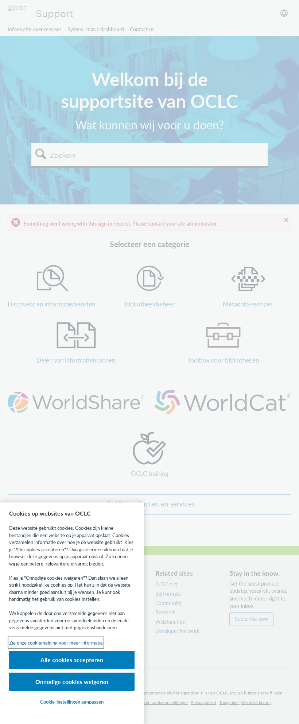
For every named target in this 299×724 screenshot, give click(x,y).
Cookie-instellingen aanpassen (72, 701)
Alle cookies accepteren (71, 659)
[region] (72, 613)
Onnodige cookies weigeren (71, 681)
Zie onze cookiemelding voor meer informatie (56, 642)
